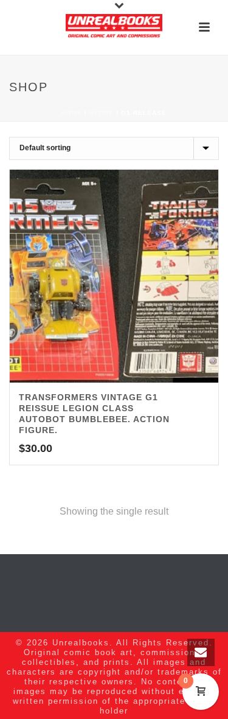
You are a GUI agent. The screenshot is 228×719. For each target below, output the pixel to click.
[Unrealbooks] (114, 27)
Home (71, 112)
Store (101, 112)
